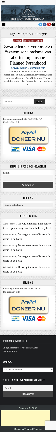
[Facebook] (45, 24)
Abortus (17, 40)
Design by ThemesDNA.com (28, 429)
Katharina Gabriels (19, 68)
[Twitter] (40, 24)
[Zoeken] (53, 24)
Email (6, 173)
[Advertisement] (25, 418)
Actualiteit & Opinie (33, 40)
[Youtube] (49, 24)
